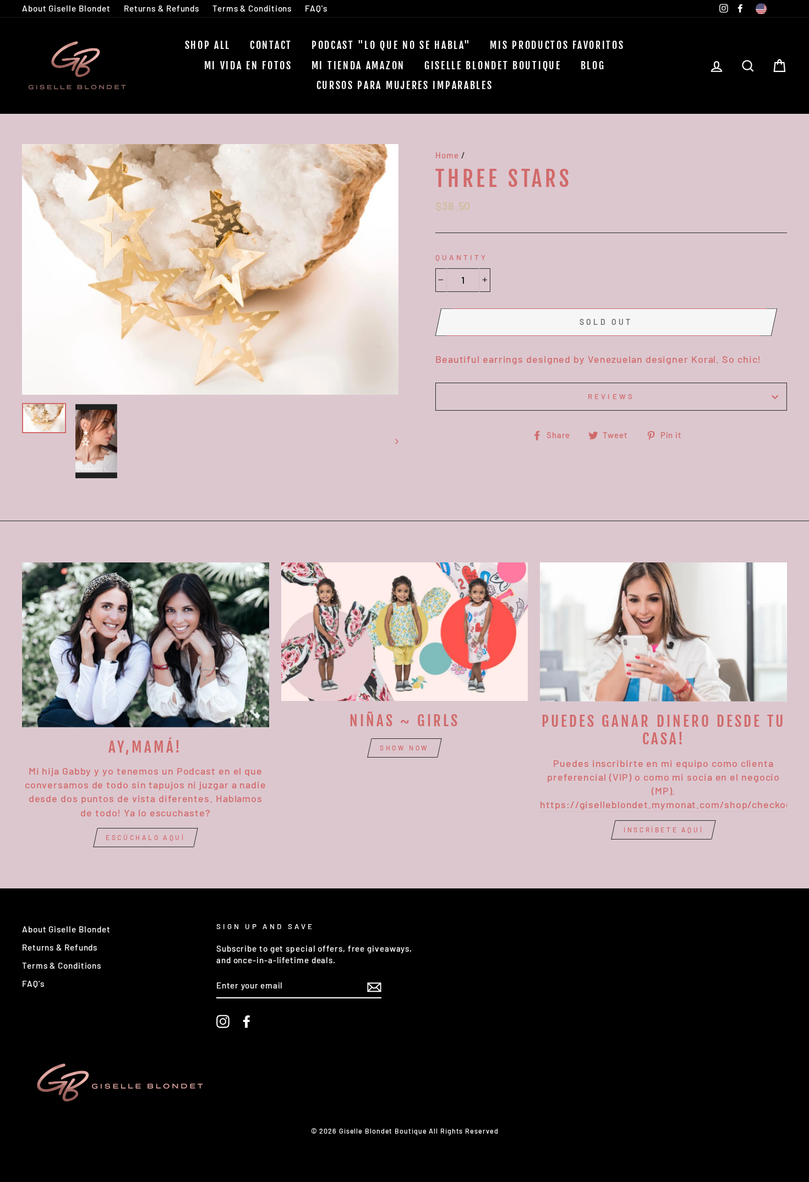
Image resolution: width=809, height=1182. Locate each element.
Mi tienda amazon (358, 65)
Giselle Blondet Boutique (492, 65)
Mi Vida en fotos (248, 65)
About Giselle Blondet (66, 8)
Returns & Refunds (161, 8)
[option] (210, 269)
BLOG (593, 65)
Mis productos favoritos (557, 45)
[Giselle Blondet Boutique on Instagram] (222, 1021)
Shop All (208, 45)
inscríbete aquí (663, 829)
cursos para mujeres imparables (404, 85)
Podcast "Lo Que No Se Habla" (391, 45)
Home (447, 155)
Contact (271, 45)
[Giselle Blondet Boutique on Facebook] (246, 1021)
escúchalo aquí (145, 837)
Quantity (461, 257)
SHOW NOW (404, 748)
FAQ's (316, 8)
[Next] (391, 441)
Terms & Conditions (252, 8)
